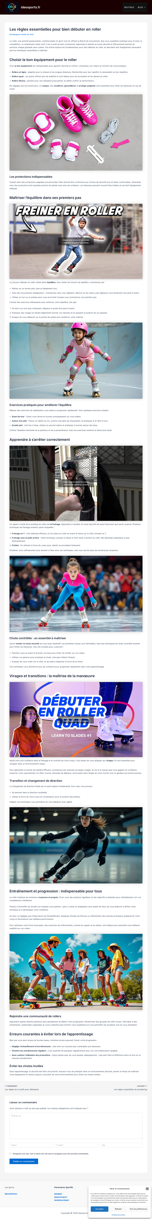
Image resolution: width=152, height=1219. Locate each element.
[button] (147, 1189)
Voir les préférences (138, 1209)
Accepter (99, 1209)
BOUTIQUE (129, 7)
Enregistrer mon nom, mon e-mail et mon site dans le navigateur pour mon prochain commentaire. (51, 1154)
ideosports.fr (30, 7)
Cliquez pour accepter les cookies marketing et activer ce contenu (76, 241)
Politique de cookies (118, 1215)
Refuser (118, 1209)
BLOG (140, 7)
